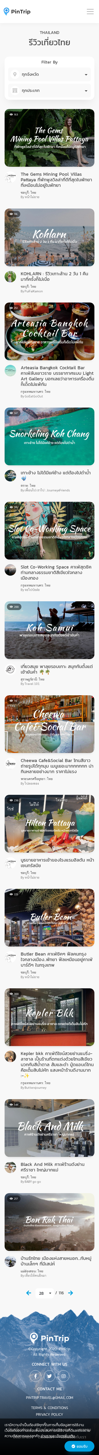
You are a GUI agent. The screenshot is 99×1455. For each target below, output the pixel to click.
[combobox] (49, 74)
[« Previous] (28, 1293)
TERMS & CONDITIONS (49, 1407)
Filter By (49, 62)
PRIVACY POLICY (49, 1414)
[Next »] (70, 1293)
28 (41, 1293)
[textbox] (49, 74)
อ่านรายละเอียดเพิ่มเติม (58, 1436)
